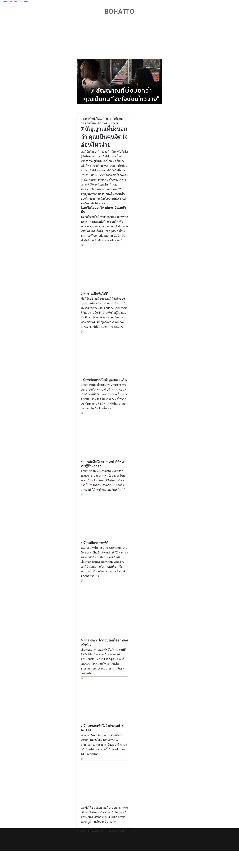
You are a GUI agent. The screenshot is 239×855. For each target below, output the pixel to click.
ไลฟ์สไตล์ (95, 118)
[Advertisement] (119, 36)
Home (85, 118)
